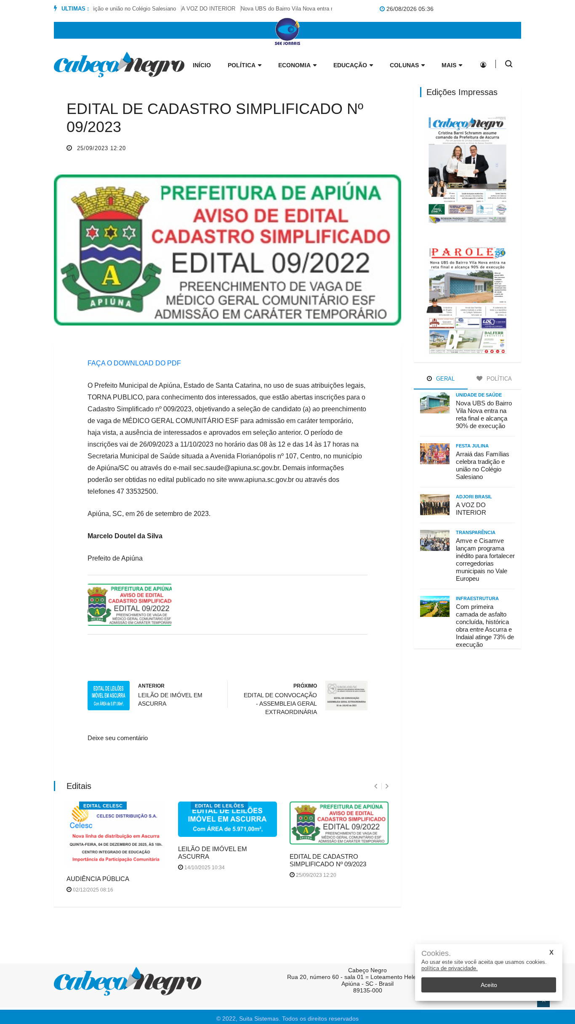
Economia (294, 65)
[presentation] (375, 786)
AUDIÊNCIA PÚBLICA (98, 878)
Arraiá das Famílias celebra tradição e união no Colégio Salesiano (482, 465)
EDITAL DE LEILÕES (219, 805)
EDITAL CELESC (102, 805)
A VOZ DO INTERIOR (196, 8)
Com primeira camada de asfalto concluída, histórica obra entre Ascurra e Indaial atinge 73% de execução (485, 625)
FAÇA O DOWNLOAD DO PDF (134, 363)
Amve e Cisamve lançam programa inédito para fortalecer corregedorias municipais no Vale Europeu (485, 559)
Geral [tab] (444, 379)
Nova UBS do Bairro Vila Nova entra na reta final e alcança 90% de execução (323, 8)
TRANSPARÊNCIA (475, 532)
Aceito (489, 985)
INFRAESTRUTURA (477, 598)
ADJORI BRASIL (474, 496)
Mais (449, 65)
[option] (198, 8)
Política (242, 65)
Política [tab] (498, 379)
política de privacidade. (449, 968)
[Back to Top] (543, 1001)
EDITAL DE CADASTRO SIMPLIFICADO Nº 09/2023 (328, 860)
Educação (350, 65)
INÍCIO (202, 65)
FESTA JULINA (472, 445)
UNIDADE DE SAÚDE (479, 394)
